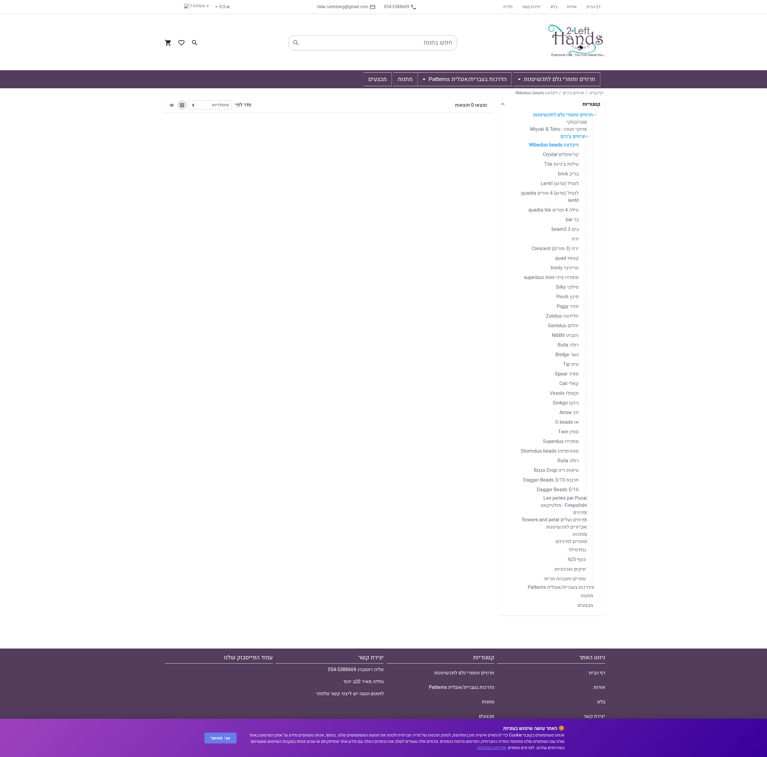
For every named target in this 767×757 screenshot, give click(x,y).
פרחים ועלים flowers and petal (554, 519)
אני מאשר (220, 738)
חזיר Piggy (568, 306)
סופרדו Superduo (561, 441)
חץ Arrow (569, 412)
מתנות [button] (405, 79)
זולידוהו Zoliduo (562, 316)
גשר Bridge (567, 354)
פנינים (579, 512)
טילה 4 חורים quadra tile (553, 210)
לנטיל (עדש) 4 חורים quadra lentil (550, 197)
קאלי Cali (569, 383)
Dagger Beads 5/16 (558, 489)
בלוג (553, 7)
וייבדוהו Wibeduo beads (536, 93)
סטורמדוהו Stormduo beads (550, 451)
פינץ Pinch (567, 296)
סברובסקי (576, 122)
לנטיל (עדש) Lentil (560, 183)
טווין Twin (568, 431)
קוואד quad (567, 258)
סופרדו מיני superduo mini (551, 277)
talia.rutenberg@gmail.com (342, 7)
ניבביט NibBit (565, 335)
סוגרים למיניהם (570, 541)
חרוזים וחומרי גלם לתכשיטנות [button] (558, 79)
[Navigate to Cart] (168, 43)
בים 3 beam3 (565, 229)
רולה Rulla (568, 345)
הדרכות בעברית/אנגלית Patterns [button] (467, 79)
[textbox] (187, 6)
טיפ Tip (571, 364)
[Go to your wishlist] (181, 43)
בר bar (572, 219)
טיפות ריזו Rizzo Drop (556, 470)
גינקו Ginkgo (566, 403)
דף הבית (593, 7)
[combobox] (187, 6)
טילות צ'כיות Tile (561, 164)
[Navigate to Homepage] (575, 43)
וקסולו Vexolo (564, 393)
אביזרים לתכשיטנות (566, 527)
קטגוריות (591, 104)
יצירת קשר (531, 7)
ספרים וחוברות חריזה (565, 579)
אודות (572, 7)
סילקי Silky (567, 287)
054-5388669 (396, 7)
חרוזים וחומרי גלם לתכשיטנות (563, 114)
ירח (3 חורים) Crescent (555, 248)
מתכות (579, 534)
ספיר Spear (567, 374)
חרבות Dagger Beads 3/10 (551, 480)
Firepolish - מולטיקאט (563, 505)
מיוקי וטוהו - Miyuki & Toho (558, 129)
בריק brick (568, 173)
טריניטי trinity (565, 268)
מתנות (587, 595)
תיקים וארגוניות (570, 569)
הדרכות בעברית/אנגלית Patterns (560, 587)
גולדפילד (577, 550)
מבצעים (585, 605)
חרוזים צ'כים (573, 93)
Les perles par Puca (564, 498)
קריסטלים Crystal (561, 154)
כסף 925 (577, 559)
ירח (575, 239)
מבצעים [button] (377, 79)
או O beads (567, 422)
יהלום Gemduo (563, 325)
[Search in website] (195, 43)
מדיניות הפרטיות (491, 748)
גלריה (507, 7)
